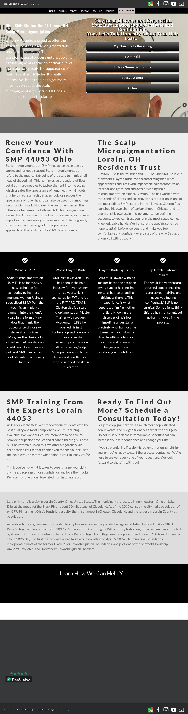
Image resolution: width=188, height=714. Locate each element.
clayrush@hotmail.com (29, 4)
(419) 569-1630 (10, 4)
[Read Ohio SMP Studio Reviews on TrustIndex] (18, 680)
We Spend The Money (61, 710)
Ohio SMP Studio (10, 710)
